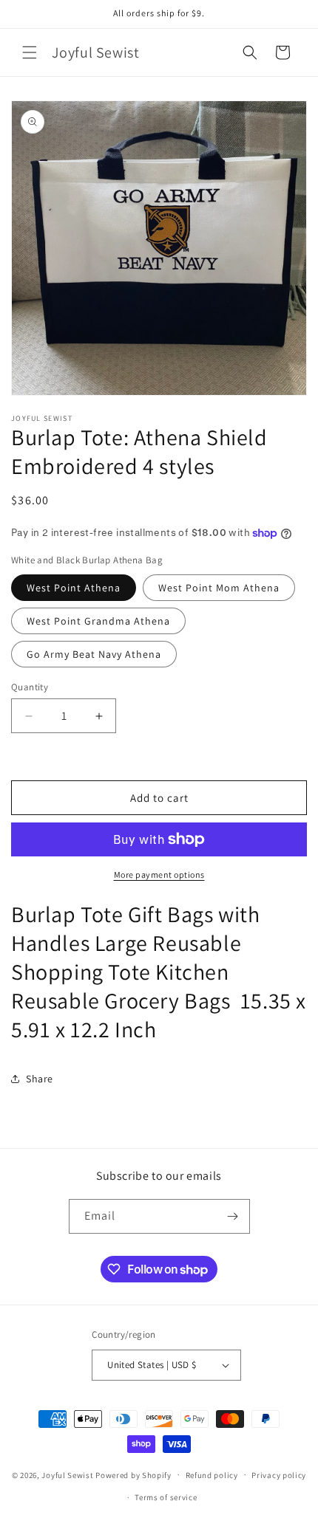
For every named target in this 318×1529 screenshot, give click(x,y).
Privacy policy (278, 1475)
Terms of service (166, 1497)
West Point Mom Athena (219, 587)
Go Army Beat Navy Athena (94, 654)
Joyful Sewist (67, 1474)
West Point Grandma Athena (98, 621)
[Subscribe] (233, 1216)
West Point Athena (74, 587)
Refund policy (212, 1475)
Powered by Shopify (133, 1474)
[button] (29, 52)
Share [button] (39, 1078)
